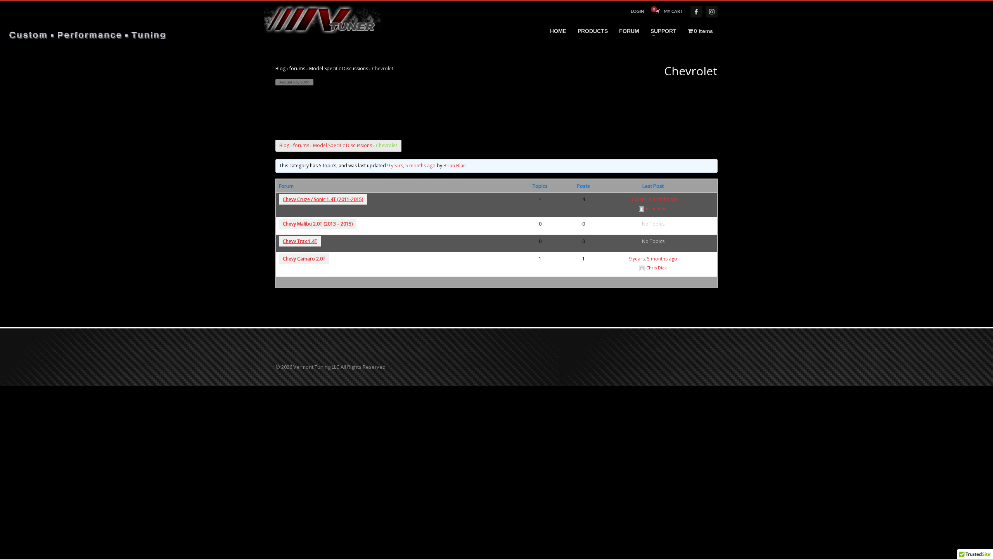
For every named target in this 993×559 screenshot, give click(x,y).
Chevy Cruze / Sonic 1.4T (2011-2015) (323, 199)
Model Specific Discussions (338, 68)
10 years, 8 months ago (653, 199)
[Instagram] (712, 11)
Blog (280, 68)
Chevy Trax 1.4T (300, 241)
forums (297, 68)
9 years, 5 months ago (411, 165)
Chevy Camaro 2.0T (304, 258)
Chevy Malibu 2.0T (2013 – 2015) (318, 223)
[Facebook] (696, 11)
